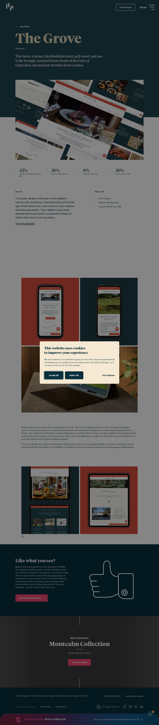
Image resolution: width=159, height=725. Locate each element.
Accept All (54, 375)
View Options (108, 375)
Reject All (74, 375)
